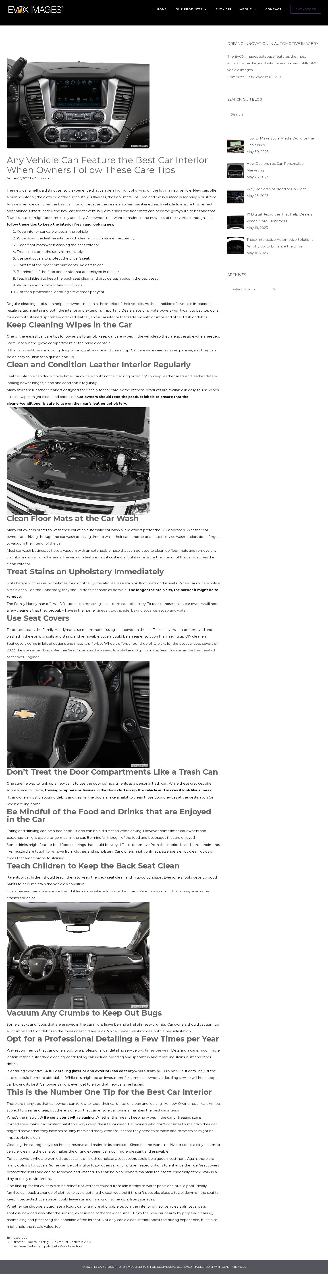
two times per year (154, 1050)
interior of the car (47, 543)
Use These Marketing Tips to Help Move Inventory (46, 1246)
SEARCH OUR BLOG (244, 99)
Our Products (189, 9)
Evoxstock (306, 9)
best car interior (71, 204)
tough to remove (49, 851)
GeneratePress (234, 1266)
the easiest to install (110, 650)
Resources (19, 1237)
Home (162, 9)
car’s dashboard (30, 350)
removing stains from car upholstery (115, 604)
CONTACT (273, 9)
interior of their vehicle (124, 304)
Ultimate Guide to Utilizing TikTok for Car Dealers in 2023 (51, 1242)
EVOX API (223, 9)
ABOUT (246, 9)
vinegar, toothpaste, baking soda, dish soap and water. (142, 610)
